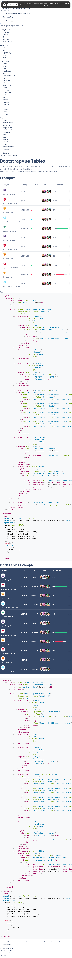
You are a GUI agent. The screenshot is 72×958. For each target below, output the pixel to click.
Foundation (4, 45)
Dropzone (7, 128)
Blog (4, 955)
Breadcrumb (7, 71)
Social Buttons (9, 76)
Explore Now (12, 5)
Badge (5, 68)
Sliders (5, 144)
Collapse (7, 83)
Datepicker (6, 125)
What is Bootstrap (9, 42)
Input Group (7, 90)
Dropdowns (6, 85)
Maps (4, 135)
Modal (5, 95)
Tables (5, 112)
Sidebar (5, 109)
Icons (4, 55)
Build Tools (6, 39)
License (5, 34)
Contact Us (6, 953)
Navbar (5, 100)
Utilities (5, 57)
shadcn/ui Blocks (32, 3)
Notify (6, 139)
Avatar (5, 64)
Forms (5, 88)
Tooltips (5, 114)
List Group (7, 92)
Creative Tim (4, 1)
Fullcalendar (8, 130)
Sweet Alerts (8, 147)
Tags (6, 149)
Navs (4, 97)
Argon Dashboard (9, 8)
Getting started (5, 30)
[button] (6, 11)
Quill (5, 137)
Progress (6, 107)
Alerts (5, 66)
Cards (4, 78)
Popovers (6, 104)
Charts (5, 120)
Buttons (5, 73)
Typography (7, 53)
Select (6, 142)
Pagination (6, 102)
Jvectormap (8, 132)
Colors (5, 48)
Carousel (7, 80)
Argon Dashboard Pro (22, 8)
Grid (4, 50)
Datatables (8, 123)
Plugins (2, 118)
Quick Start (6, 37)
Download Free (8, 17)
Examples (6, 153)
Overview (6, 32)
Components (4, 61)
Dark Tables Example (10, 155)
